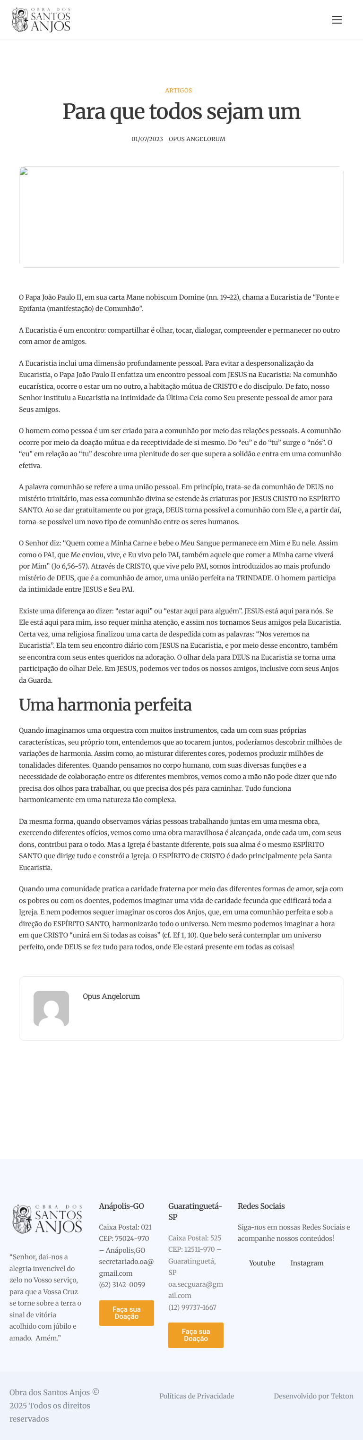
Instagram (306, 1263)
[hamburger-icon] (337, 20)
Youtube (261, 1263)
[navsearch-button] (319, 20)
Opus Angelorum (197, 139)
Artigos (178, 90)
